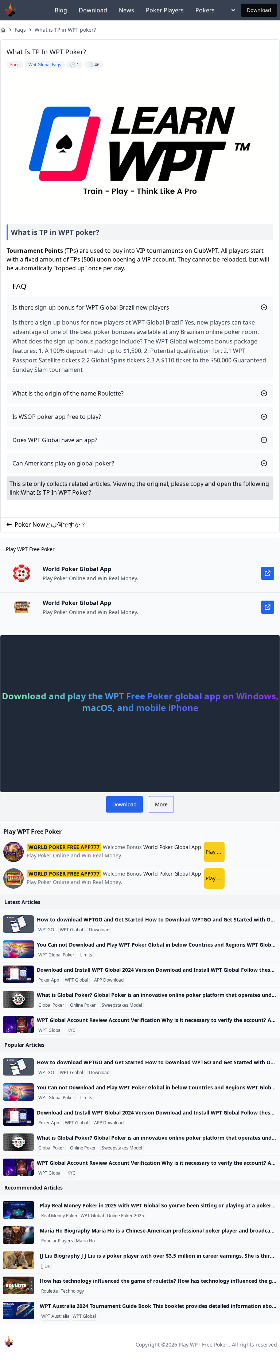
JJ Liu (45, 1266)
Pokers (205, 10)
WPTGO (46, 930)
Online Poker (83, 1005)
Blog (61, 10)
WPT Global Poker (56, 955)
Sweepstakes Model (122, 1005)
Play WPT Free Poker (203, 1344)
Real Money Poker (59, 1216)
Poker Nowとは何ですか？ (50, 524)
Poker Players (165, 10)
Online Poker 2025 (125, 1216)
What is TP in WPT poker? (65, 29)
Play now (215, 851)
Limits (86, 955)
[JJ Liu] (18, 1260)
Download (93, 10)
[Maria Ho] (18, 1235)
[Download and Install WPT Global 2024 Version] (18, 974)
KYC (71, 1030)
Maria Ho (85, 1241)
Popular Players (57, 1241)
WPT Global (71, 930)
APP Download (109, 980)
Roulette (49, 1291)
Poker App (48, 980)
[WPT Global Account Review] (18, 1024)
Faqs (20, 29)
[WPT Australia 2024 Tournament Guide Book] (18, 1310)
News (126, 10)
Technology (72, 1291)
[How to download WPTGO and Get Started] (18, 924)
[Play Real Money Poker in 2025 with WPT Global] (18, 1210)
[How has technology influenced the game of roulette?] (18, 1285)
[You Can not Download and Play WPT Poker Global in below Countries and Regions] (18, 949)
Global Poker (51, 1005)
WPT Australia (55, 1316)
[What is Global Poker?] (18, 999)
